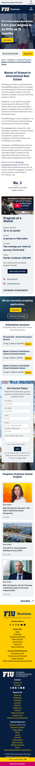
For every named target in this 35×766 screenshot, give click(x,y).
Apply (17, 632)
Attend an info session (17, 316)
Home (3, 60)
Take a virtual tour (17, 647)
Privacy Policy (22, 458)
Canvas (17, 735)
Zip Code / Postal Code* (12, 428)
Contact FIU (17, 683)
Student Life (17, 708)
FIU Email (17, 737)
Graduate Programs (24, 60)
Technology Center (17, 653)
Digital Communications (21, 757)
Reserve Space (17, 742)
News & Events (17, 639)
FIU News (17, 685)
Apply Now (28, 54)
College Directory (17, 658)
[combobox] (8, 425)
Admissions (17, 698)
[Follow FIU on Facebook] (16, 688)
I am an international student (16, 444)
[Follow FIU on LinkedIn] (13, 688)
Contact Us (17, 644)
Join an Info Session (16, 759)
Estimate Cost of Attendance (17, 718)
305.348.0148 (12, 279)
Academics (11, 60)
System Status (17, 740)
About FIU (17, 695)
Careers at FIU (17, 715)
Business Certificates (17, 637)
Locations (17, 703)
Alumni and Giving (17, 713)
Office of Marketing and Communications (17, 661)
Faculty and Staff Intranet (17, 656)
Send (17, 449)
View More (25, 601)
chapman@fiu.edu (13, 284)
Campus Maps (17, 730)
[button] (31, 9)
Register (28, 344)
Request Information (17, 764)
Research (17, 705)
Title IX (17, 747)
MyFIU (17, 732)
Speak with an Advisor (17, 271)
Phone (7, 423)
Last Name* (8, 408)
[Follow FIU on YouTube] (21, 688)
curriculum (8, 128)
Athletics (17, 710)
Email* (7, 415)
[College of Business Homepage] (10, 9)
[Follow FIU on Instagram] (11, 688)
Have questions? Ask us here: (14, 436)
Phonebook (13, 725)
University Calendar (17, 727)
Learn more (7, 40)
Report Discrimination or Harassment (17, 750)
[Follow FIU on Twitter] (18, 688)
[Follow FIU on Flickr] (24, 688)
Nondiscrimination (17, 745)
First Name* (8, 401)
